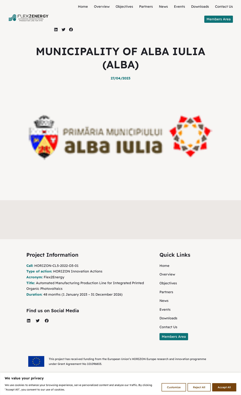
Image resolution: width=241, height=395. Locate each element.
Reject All (199, 387)
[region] (120, 384)
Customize (174, 387)
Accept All (224, 387)
